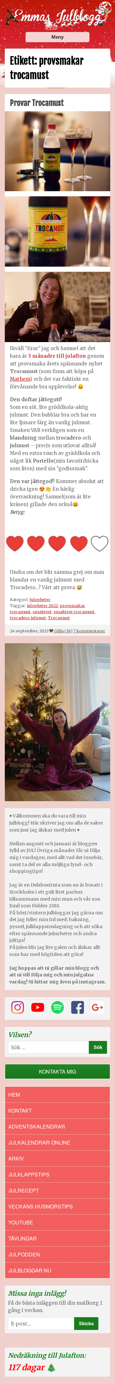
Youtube (20, 1222)
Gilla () (63, 630)
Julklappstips (29, 1174)
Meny (57, 37)
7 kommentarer (89, 630)
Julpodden (24, 1254)
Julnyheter (39, 599)
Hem (14, 1094)
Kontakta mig (57, 1071)
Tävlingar (22, 1238)
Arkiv (16, 1158)
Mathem (20, 379)
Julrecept (23, 1190)
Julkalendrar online (39, 1142)
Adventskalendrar (36, 1126)
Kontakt (20, 1110)
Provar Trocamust (37, 103)
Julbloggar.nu (29, 1270)
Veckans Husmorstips (40, 1206)
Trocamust (59, 617)
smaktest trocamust (74, 611)
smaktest (42, 611)
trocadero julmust (28, 617)
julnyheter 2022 (42, 605)
